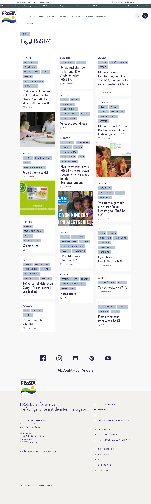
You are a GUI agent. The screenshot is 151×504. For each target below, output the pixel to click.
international (69, 152)
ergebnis (37, 310)
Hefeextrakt (68, 288)
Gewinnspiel (68, 104)
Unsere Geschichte (78, 6)
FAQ (100, 415)
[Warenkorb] (145, 16)
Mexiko (115, 311)
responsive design (33, 231)
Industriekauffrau (33, 81)
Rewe (26, 163)
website (28, 236)
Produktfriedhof (93, 6)
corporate (82, 142)
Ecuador (66, 147)
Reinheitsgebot (29, 6)
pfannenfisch (106, 247)
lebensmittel (30, 269)
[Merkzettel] (147, 6)
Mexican (104, 311)
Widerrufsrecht (106, 449)
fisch (64, 99)
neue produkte (69, 109)
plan (81, 157)
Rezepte (53, 6)
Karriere (130, 6)
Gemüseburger (69, 241)
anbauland (67, 142)
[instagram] (59, 358)
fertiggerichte (69, 279)
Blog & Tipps (64, 6)
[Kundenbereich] (138, 16)
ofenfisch (105, 243)
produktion (30, 86)
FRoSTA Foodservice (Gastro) (113, 440)
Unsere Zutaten (15, 6)
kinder (114, 107)
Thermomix (79, 251)
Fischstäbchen (107, 282)
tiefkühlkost (30, 278)
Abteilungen (30, 62)
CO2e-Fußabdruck (107, 404)
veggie (103, 67)
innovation (105, 238)
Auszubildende (31, 72)
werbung (46, 278)
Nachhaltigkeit (42, 6)
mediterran (121, 238)
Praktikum (105, 197)
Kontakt (140, 6)
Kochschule (117, 111)
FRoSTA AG (103, 429)
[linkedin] (75, 358)
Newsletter (104, 409)
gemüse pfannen (119, 62)
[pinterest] (92, 358)
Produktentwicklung (73, 246)
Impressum (103, 470)
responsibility (69, 161)
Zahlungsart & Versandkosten (113, 420)
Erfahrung (105, 188)
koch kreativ (41, 264)
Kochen (103, 111)
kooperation (68, 157)
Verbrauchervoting (34, 167)
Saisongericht (31, 274)
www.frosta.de (31, 240)
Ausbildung (30, 67)
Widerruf (102, 454)
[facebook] (43, 358)
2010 (26, 310)
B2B (3, 6)
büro (45, 72)
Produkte (104, 252)
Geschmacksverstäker (73, 284)
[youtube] (108, 358)
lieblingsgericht (108, 116)
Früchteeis (78, 237)
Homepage (30, 23)
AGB (100, 460)
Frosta (27, 76)
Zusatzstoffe (68, 118)
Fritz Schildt (106, 193)
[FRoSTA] (9, 17)
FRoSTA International (109, 434)
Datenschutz (104, 465)
